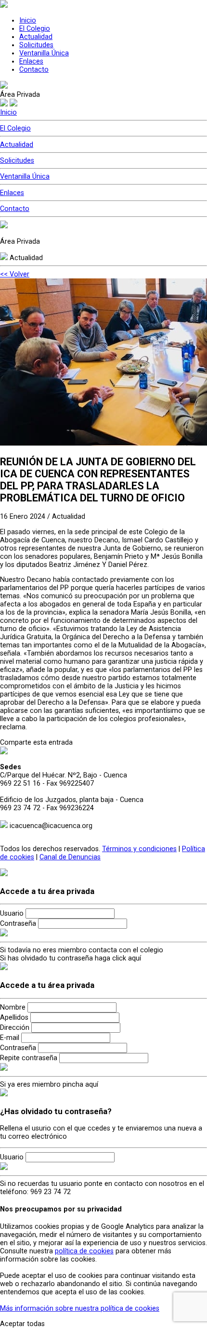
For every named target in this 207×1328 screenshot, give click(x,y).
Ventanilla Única (44, 53)
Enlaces (31, 61)
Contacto (34, 70)
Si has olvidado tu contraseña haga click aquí (70, 958)
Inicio (27, 20)
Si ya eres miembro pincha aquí (49, 1084)
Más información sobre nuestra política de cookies (79, 1308)
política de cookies (84, 1251)
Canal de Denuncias (70, 857)
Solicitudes (36, 45)
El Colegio (34, 29)
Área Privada (20, 95)
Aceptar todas (22, 1324)
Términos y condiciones (139, 849)
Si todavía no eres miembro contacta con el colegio (81, 950)
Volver (14, 274)
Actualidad (35, 37)
